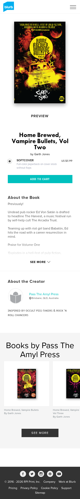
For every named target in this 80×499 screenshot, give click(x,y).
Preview (40, 116)
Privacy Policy (29, 488)
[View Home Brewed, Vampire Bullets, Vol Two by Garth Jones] (39, 62)
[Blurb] (8, 8)
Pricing (13, 488)
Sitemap (40, 493)
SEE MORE (40, 433)
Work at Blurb (67, 481)
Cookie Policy (49, 488)
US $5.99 (66, 161)
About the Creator (26, 281)
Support (66, 488)
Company (49, 481)
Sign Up (57, 7)
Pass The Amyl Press (43, 294)
